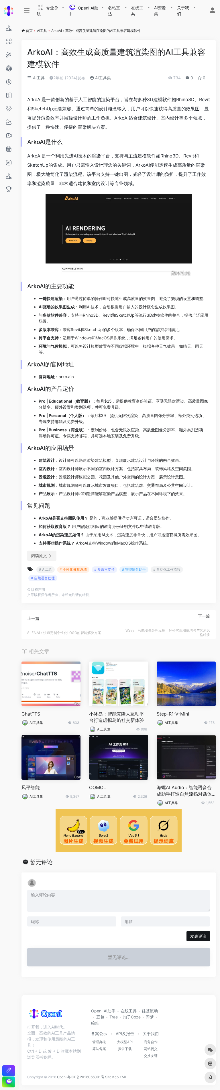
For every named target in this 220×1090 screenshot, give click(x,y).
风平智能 (30, 787)
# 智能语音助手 (134, 569)
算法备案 (99, 1049)
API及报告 (125, 1033)
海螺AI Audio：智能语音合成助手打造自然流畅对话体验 (184, 791)
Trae (113, 1016)
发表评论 (198, 936)
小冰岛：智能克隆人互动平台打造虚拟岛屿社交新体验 (116, 717)
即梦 (150, 1016)
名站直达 (114, 10)
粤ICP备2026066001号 (85, 1077)
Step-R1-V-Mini (173, 714)
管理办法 (99, 1042)
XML (123, 1077)
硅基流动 (150, 1010)
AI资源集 (160, 10)
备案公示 (99, 1033)
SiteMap (112, 1077)
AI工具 (42, 30)
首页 (29, 30)
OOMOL (97, 787)
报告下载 (125, 1049)
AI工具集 (102, 77)
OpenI (61, 1077)
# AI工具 (45, 569)
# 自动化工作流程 (166, 569)
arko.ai (65, 376)
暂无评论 (41, 862)
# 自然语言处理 (43, 578)
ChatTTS (30, 714)
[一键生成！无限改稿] (8, 1070)
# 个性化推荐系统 (73, 569)
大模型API (125, 1042)
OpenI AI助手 (103, 1010)
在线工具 (137, 10)
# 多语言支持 (104, 569)
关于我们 (183, 10)
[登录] (212, 11)
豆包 (100, 1016)
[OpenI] (45, 1015)
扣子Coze (132, 1016)
